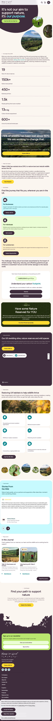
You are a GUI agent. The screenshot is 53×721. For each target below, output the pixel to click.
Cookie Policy (21, 705)
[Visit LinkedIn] (9, 670)
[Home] (4, 528)
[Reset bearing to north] (49, 358)
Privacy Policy (32, 705)
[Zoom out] (49, 356)
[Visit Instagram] (6, 670)
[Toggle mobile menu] (48, 2)
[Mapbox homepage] (5, 382)
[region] (26, 368)
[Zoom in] (49, 354)
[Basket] (45, 2)
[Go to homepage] (7, 2)
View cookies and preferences (8, 718)
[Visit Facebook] (3, 670)
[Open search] (42, 2)
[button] (8, 528)
